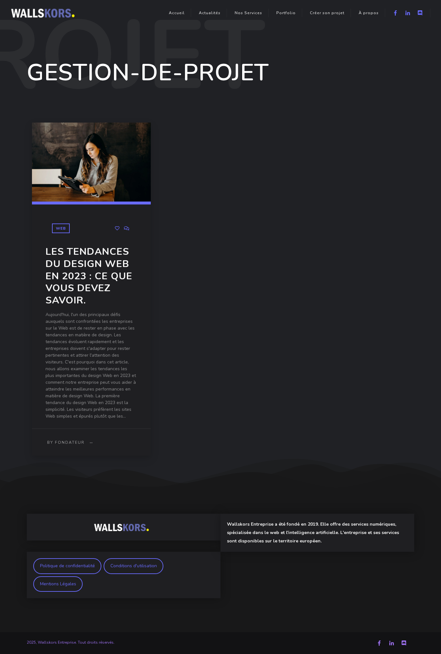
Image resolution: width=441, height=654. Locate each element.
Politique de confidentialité (67, 566)
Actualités (210, 12)
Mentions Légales (58, 584)
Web (61, 228)
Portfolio (286, 12)
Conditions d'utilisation (133, 566)
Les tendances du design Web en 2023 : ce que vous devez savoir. (89, 276)
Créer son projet (327, 12)
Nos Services (248, 12)
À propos (369, 12)
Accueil (177, 12)
